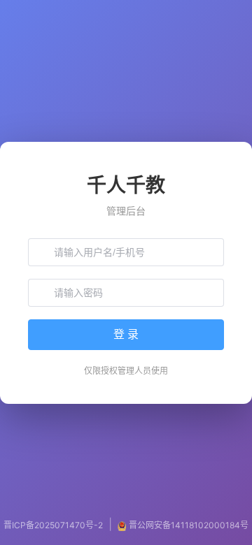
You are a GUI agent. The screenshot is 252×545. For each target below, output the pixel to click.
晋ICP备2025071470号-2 (53, 525)
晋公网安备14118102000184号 (188, 525)
